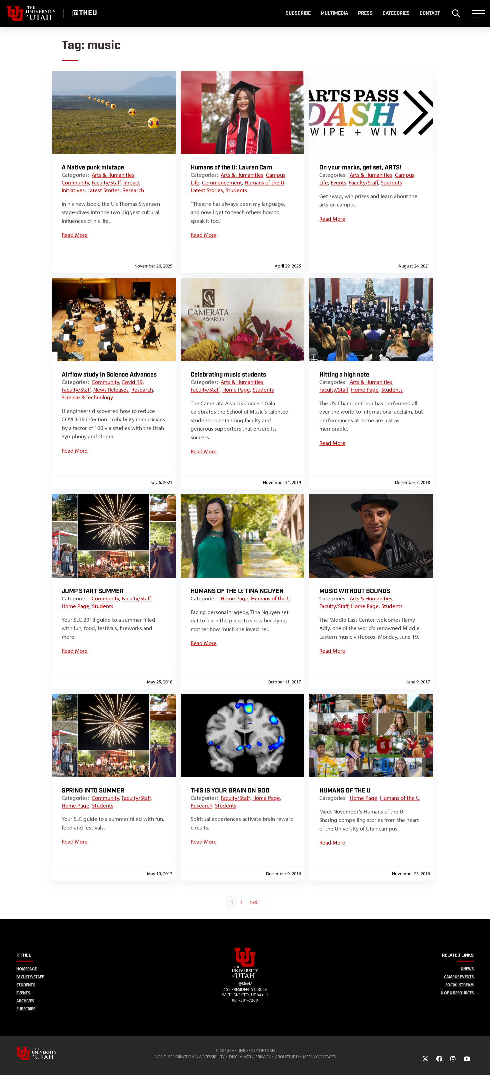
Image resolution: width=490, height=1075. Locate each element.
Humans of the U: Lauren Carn (231, 167)
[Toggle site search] (456, 13)
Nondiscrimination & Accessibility (190, 1056)
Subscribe (298, 13)
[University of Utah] (46, 1053)
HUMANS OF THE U (345, 790)
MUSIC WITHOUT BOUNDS (354, 591)
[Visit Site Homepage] (245, 977)
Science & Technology (87, 397)
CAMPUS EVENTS (459, 976)
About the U (287, 1056)
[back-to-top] (482, 1062)
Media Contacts (319, 1056)
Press (365, 13)
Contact (430, 13)
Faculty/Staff (106, 182)
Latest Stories (103, 190)
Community (75, 182)
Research (133, 190)
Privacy (263, 1056)
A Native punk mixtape (93, 167)
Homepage (26, 968)
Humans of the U (264, 182)
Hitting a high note (344, 375)
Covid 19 (132, 382)
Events (338, 182)
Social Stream (459, 984)
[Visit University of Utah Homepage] (32, 13)
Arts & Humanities (113, 174)
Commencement (222, 182)
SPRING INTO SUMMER (93, 790)
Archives (25, 1000)
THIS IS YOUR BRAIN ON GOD (230, 790)
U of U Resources (457, 992)
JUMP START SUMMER (93, 591)
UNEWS (467, 968)
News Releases (111, 389)
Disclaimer (240, 1056)
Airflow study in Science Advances (109, 375)
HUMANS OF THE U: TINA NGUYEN (237, 591)
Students (236, 190)
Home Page (236, 389)
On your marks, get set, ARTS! (360, 167)
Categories (396, 13)
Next (254, 902)
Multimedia (334, 13)
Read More (75, 234)
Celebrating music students (228, 375)
